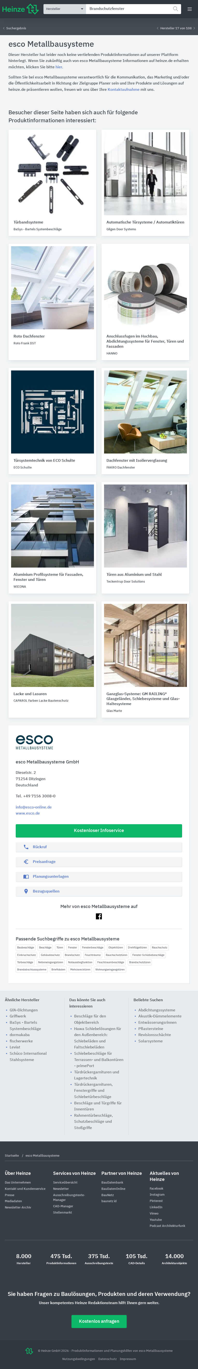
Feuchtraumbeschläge (110, 962)
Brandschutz (72, 955)
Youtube (156, 1220)
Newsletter (61, 1189)
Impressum (128, 1359)
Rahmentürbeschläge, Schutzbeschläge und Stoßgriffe (93, 1122)
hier (59, 67)
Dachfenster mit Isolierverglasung (136, 461)
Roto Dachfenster (29, 336)
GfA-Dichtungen (24, 1010)
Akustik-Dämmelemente (160, 1016)
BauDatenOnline (113, 1189)
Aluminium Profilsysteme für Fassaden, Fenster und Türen (48, 577)
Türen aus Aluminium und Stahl (134, 575)
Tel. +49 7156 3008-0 (36, 796)
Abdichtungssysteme (156, 1010)
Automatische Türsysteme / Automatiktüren (145, 222)
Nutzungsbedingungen (79, 1359)
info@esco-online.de (34, 807)
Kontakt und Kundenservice (25, 1189)
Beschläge (45, 947)
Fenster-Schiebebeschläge (148, 955)
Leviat (15, 1047)
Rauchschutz (159, 947)
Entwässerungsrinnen (157, 1023)
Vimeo (154, 1213)
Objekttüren (115, 947)
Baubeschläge (25, 947)
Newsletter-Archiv (18, 1207)
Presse (9, 1195)
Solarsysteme (150, 1041)
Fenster (72, 947)
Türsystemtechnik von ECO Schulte (44, 461)
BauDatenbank (112, 1182)
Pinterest (156, 1201)
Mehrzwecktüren (80, 969)
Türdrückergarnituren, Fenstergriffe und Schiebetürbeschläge (93, 1091)
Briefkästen (58, 969)
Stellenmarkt (62, 1212)
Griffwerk (18, 1016)
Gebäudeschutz (50, 955)
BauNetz (107, 1195)
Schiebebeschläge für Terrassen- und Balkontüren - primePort (98, 1060)
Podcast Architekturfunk (167, 1226)
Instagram (157, 1194)
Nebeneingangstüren (50, 962)
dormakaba (20, 1035)
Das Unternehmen (18, 1182)
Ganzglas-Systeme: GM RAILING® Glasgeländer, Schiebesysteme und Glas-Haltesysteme (143, 699)
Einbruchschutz (26, 955)
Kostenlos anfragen (99, 1321)
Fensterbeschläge (92, 947)
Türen (60, 947)
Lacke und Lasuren (30, 694)
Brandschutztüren (139, 962)
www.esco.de (28, 813)
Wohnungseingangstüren (110, 969)
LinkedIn (156, 1207)
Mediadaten (13, 1201)
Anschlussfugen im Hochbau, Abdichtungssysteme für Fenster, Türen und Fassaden (145, 342)
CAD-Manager (63, 1206)
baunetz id (109, 1201)
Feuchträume (93, 955)
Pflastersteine (150, 1029)
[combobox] (133, 9)
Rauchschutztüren (116, 955)
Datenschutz (107, 1359)
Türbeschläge (25, 962)
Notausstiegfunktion (80, 962)
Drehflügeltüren (137, 947)
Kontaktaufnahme (124, 90)
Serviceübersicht (65, 1182)
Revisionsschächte (154, 1035)
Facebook (156, 1188)
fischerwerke (21, 1041)
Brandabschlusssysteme (31, 969)
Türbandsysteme (28, 222)
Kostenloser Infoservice (99, 830)
